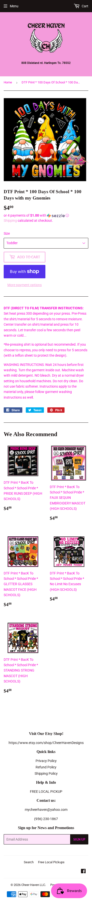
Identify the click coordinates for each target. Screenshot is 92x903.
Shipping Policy (46, 773)
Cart (84, 6)
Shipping (10, 220)
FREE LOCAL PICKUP (46, 791)
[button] (46, 215)
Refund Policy (46, 767)
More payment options (24, 285)
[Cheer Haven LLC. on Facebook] (83, 872)
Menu (14, 6)
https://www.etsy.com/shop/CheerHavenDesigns (46, 743)
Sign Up (79, 839)
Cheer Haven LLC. (33, 885)
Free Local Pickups (51, 862)
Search (29, 862)
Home (8, 82)
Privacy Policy (46, 761)
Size (7, 233)
